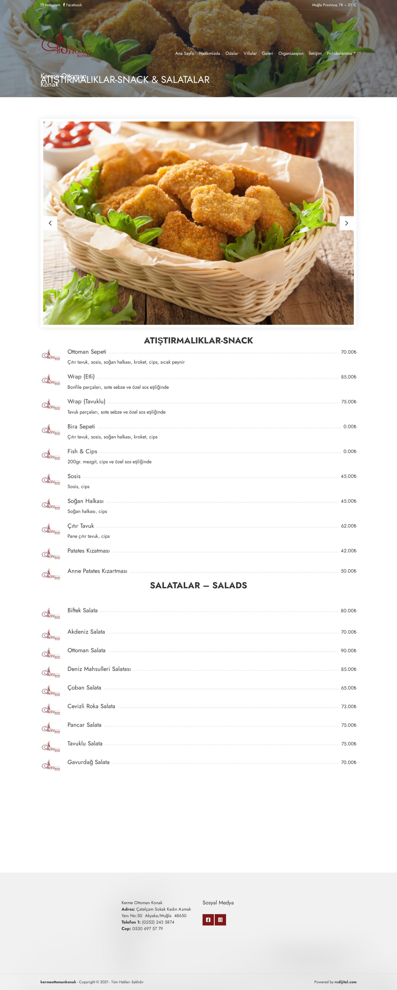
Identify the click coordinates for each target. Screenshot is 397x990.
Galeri (267, 53)
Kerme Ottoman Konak (64, 80)
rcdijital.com (345, 982)
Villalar (250, 53)
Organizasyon (290, 53)
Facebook (208, 919)
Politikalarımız (339, 53)
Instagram (220, 919)
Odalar (232, 53)
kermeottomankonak (58, 982)
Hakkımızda (209, 53)
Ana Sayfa (184, 53)
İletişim (315, 53)
